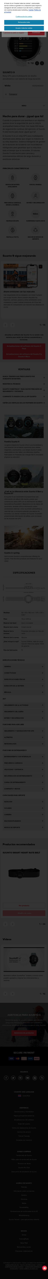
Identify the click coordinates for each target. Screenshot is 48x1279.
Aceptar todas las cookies (24, 28)
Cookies (31, 10)
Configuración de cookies (24, 16)
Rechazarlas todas (24, 22)
